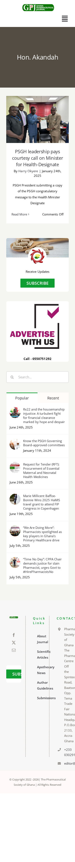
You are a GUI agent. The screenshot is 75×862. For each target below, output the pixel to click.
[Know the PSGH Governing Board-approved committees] (15, 442)
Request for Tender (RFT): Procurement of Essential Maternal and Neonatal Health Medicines (41, 470)
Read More (19, 214)
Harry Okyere (28, 171)
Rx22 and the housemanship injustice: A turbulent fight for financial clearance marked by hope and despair (44, 415)
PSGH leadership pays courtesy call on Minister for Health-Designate (38, 110)
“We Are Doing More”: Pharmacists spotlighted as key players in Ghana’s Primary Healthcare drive (42, 533)
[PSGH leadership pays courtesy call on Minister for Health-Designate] (37, 119)
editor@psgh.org (65, 763)
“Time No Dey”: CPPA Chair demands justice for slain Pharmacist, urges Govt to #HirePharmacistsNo (42, 565)
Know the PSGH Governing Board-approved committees (44, 443)
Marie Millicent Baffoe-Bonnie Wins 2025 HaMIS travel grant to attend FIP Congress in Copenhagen (41, 502)
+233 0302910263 (65, 752)
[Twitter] (14, 642)
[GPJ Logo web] (38, 4)
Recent (53, 397)
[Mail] (14, 650)
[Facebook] (14, 635)
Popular (22, 397)
